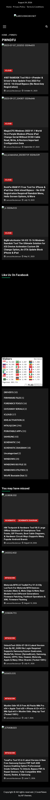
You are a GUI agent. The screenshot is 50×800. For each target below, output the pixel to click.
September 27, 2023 (31, 147)
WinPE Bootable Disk (14, 475)
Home (9, 7)
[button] (4, 26)
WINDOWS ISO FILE (13, 464)
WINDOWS (9, 459)
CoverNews (41, 792)
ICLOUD (8, 70)
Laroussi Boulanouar (13, 91)
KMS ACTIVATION (13, 420)
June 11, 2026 (29, 778)
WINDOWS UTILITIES (14, 470)
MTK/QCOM (10, 425)
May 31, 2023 (29, 256)
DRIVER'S (8, 392)
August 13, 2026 (30, 603)
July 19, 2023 (29, 200)
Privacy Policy (19, 7)
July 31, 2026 (29, 664)
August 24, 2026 (30, 543)
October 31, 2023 (30, 91)
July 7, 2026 (28, 718)
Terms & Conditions (35, 7)
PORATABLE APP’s (13, 431)
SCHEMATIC (10, 442)
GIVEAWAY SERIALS (14, 409)
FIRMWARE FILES (12, 398)
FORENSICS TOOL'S (13, 403)
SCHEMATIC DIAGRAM (15, 447)
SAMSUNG (9, 436)
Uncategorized (11, 453)
